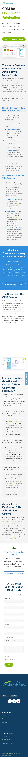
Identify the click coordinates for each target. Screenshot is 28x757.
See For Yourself (26, 378)
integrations (15, 537)
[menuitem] (24, 3)
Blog (3, 716)
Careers (4, 719)
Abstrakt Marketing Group (12, 753)
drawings (15, 217)
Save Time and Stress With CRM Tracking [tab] (14, 177)
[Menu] (24, 3)
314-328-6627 (6, 740)
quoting (17, 203)
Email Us (4, 737)
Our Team (5, 722)
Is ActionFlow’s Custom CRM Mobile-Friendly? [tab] (11, 468)
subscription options (8, 521)
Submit (9, 664)
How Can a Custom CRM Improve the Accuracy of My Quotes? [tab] (13, 441)
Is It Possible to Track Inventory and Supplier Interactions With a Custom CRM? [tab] (13, 413)
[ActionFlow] (11, 3)
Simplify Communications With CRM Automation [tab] (13, 109)
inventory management (14, 421)
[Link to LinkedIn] (14, 701)
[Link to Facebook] (10, 701)
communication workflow (12, 122)
